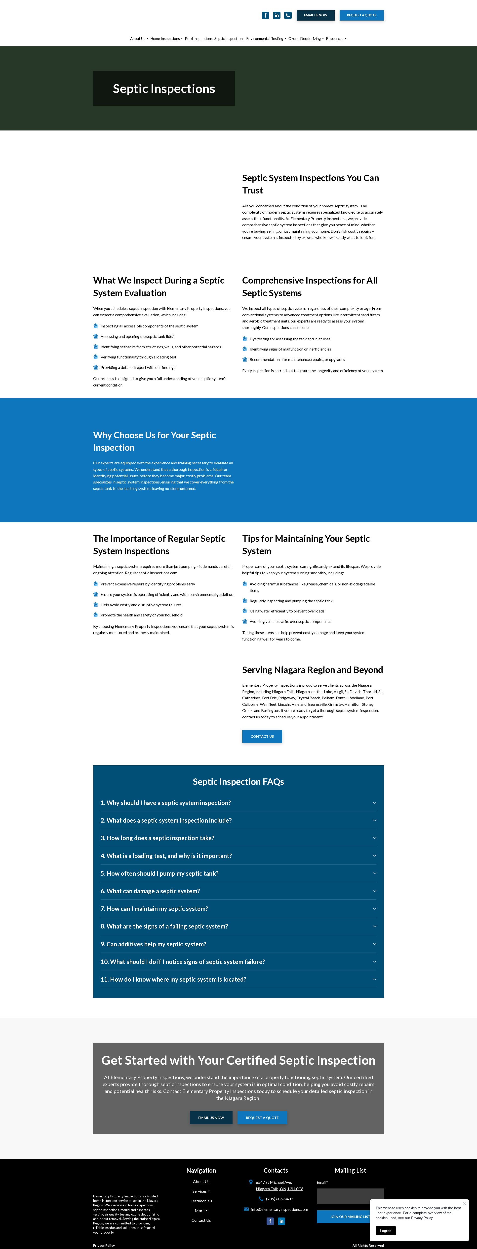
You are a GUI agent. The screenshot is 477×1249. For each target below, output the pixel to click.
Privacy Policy (104, 1223)
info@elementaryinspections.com (279, 1196)
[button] (265, 9)
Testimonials (201, 1187)
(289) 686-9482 (279, 1186)
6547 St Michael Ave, (274, 1169)
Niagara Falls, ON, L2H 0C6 (279, 1175)
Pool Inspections (199, 26)
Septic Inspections (229, 26)
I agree (385, 1231)
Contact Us (201, 1207)
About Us (137, 26)
